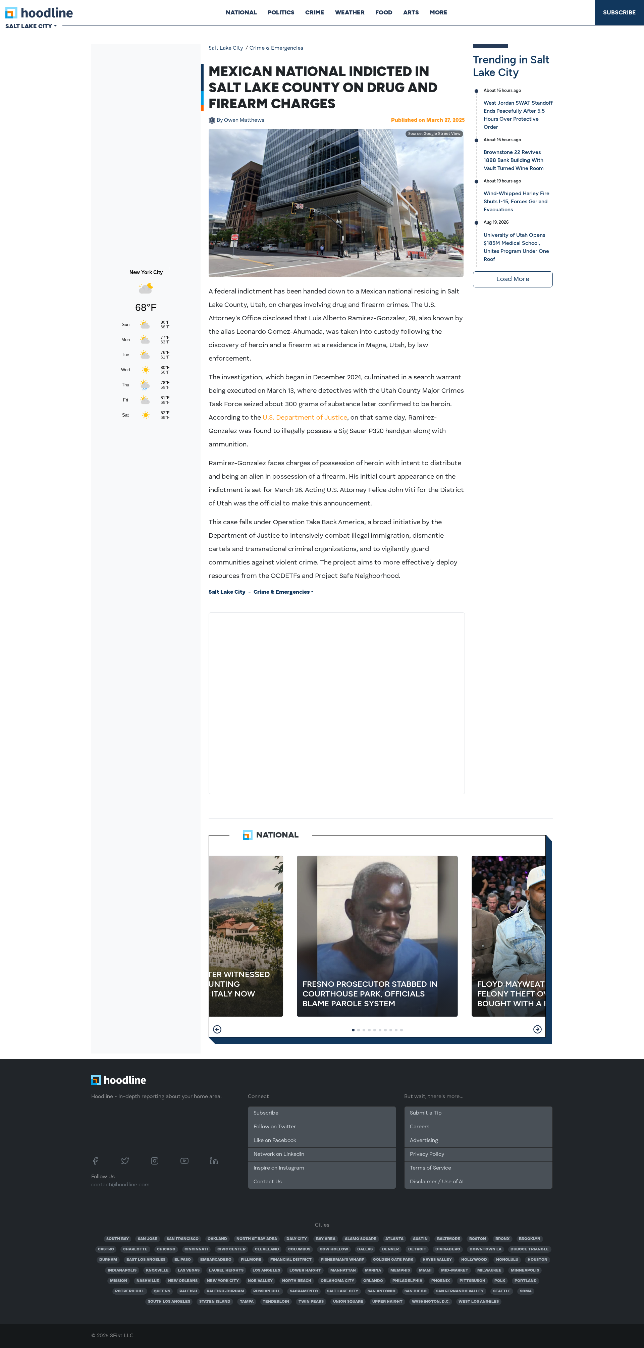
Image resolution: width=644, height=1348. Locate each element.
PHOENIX (440, 1281)
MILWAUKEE (489, 1271)
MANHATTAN (343, 1271)
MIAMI (425, 1271)
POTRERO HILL (130, 1291)
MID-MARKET (454, 1271)
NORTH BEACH (296, 1281)
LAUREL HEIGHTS (226, 1271)
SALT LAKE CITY (342, 1291)
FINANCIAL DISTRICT (291, 1260)
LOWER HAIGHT (305, 1271)
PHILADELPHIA (407, 1281)
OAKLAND (217, 1239)
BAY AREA (325, 1239)
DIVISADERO (447, 1249)
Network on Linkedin (279, 1154)
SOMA (526, 1291)
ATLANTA (394, 1239)
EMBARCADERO (215, 1260)
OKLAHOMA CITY (337, 1281)
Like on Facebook (275, 1140)
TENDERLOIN (276, 1302)
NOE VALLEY (260, 1281)
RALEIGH (188, 1291)
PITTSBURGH (472, 1281)
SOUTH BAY (117, 1239)
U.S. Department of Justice (305, 418)
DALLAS (365, 1249)
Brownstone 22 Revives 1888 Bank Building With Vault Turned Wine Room (514, 160)
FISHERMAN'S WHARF (342, 1260)
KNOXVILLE (157, 1271)
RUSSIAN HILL (266, 1291)
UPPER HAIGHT (387, 1302)
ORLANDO (373, 1281)
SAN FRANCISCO (183, 1239)
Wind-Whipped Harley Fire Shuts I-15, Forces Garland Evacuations (516, 201)
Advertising (424, 1140)
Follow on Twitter (275, 1127)
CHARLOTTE (135, 1249)
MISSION (118, 1281)
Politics (281, 12)
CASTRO (106, 1249)
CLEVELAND (267, 1249)
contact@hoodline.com (120, 1185)
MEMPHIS (400, 1271)
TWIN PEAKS (311, 1302)
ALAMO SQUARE (360, 1239)
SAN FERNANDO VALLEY (460, 1291)
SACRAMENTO (304, 1291)
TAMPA (247, 1302)
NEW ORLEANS (183, 1281)
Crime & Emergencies (276, 48)
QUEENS (162, 1291)
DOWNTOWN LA (485, 1249)
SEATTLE (502, 1291)
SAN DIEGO (416, 1291)
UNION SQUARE (348, 1302)
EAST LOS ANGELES (145, 1260)
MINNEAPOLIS (525, 1271)
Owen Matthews (240, 120)
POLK (499, 1281)
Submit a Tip (425, 1113)
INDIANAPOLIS (122, 1271)
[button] (217, 1029)
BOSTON (477, 1239)
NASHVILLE (148, 1281)
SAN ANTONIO (381, 1291)
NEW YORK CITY (223, 1281)
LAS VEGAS (189, 1271)
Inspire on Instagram (279, 1168)
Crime (314, 12)
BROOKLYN (529, 1239)
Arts (411, 12)
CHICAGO (166, 1249)
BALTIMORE (448, 1239)
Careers (419, 1127)
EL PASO (182, 1260)
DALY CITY (296, 1239)
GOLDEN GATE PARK (393, 1260)
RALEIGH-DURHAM (225, 1291)
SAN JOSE (147, 1239)
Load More (512, 279)
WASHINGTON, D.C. (430, 1302)
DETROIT (417, 1249)
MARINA (373, 1271)
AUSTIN (420, 1239)
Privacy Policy (427, 1154)
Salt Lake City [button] (28, 26)
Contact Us (268, 1182)
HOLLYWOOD (474, 1260)
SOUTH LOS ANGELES (169, 1302)
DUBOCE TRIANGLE (530, 1249)
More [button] (438, 12)
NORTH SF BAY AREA (256, 1239)
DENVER (390, 1249)
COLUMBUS (299, 1249)
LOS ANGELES (266, 1271)
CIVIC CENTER (231, 1249)
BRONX (502, 1239)
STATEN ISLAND (214, 1302)
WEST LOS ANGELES (479, 1302)
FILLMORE (251, 1260)
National (241, 12)
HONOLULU (507, 1260)
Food (383, 12)
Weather (350, 12)
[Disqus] (336, 702)
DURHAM (108, 1260)
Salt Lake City (226, 48)
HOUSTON (537, 1260)
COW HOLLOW (334, 1249)
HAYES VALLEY (437, 1260)
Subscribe (619, 12)
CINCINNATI (196, 1249)
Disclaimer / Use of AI (437, 1182)
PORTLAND (526, 1281)
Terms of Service (430, 1168)
